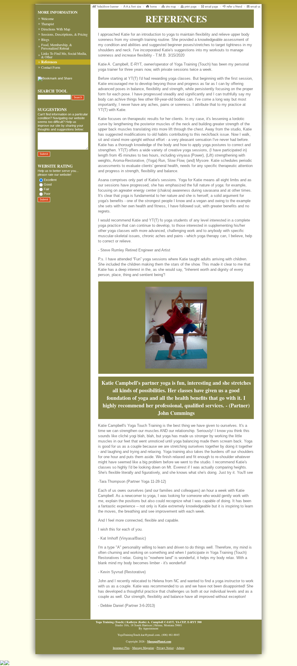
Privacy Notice (165, 648)
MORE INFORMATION (57, 12)
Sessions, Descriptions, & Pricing (64, 34)
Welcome (47, 18)
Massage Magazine (143, 648)
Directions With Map (55, 29)
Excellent (50, 180)
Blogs (45, 39)
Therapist (47, 23)
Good (48, 184)
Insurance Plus (121, 648)
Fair (46, 189)
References (49, 61)
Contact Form (50, 67)
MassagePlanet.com (159, 641)
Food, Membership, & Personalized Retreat (56, 46)
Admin (180, 648)
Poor (47, 193)
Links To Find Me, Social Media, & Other (64, 55)
